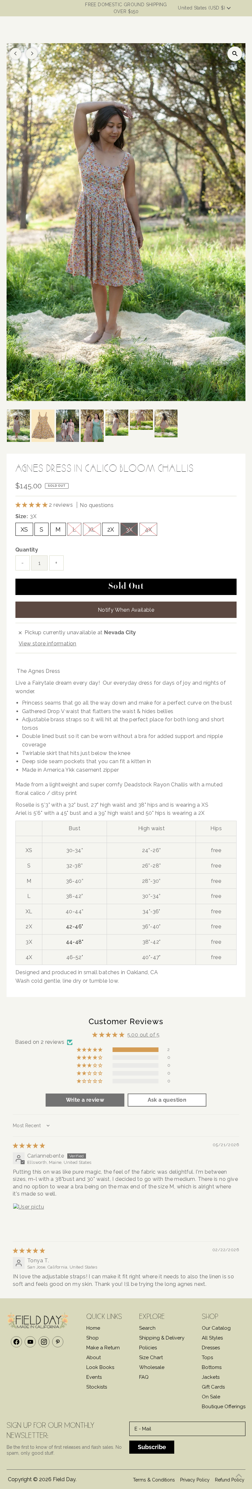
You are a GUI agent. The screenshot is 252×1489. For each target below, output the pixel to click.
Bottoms (211, 1367)
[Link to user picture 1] (28, 1219)
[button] (32, 505)
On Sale (211, 1397)
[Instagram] (44, 1341)
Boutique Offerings (223, 1407)
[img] (29, 1146)
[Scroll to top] (238, 1475)
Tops (207, 1357)
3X (129, 529)
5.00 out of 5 (143, 1035)
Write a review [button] (85, 1100)
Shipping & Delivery (161, 1338)
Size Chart (151, 1357)
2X (110, 529)
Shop (92, 1338)
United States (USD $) (202, 7)
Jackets (211, 1377)
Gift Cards (213, 1387)
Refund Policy (229, 1479)
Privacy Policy (195, 1479)
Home (93, 1328)
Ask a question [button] (167, 1100)
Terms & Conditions (154, 1479)
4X (148, 529)
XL (91, 529)
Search (147, 1328)
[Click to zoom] (234, 53)
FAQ (144, 1377)
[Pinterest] (57, 1341)
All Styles (212, 1338)
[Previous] (15, 53)
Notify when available (126, 610)
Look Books (100, 1367)
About (93, 1357)
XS (24, 529)
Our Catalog (216, 1328)
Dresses (211, 1348)
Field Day (64, 1479)
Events (94, 1377)
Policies (148, 1348)
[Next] (31, 53)
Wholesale (151, 1367)
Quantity (26, 550)
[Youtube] (30, 1341)
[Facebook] (16, 1341)
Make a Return (103, 1348)
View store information (47, 643)
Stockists (96, 1387)
